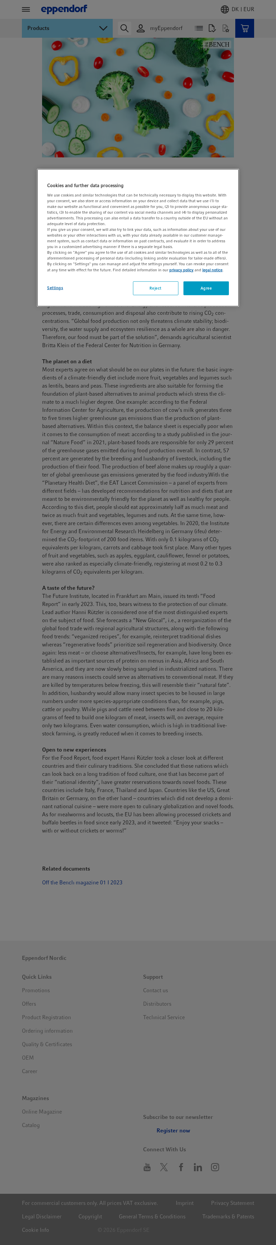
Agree (206, 287)
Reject (155, 287)
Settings (55, 287)
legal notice (212, 269)
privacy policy (181, 269)
